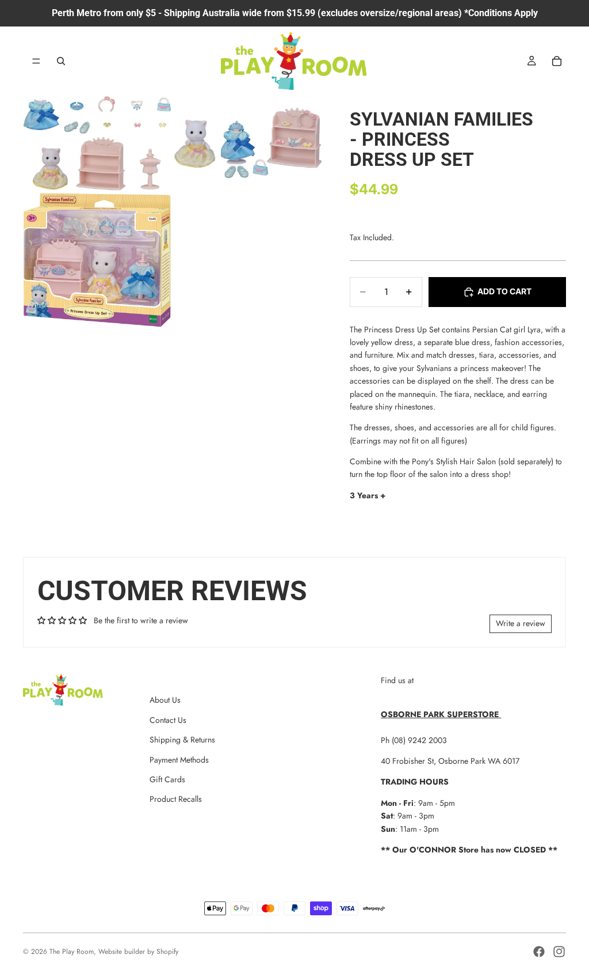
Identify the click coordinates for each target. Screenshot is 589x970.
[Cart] (556, 61)
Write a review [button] (520, 623)
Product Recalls (176, 799)
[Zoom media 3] (97, 260)
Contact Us (168, 720)
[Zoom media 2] (248, 143)
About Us (165, 700)
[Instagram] (559, 951)
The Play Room (71, 951)
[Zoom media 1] (97, 143)
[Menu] (36, 61)
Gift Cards (167, 779)
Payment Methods (179, 760)
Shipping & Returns (182, 739)
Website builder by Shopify (138, 951)
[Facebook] (539, 951)
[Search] (61, 61)
